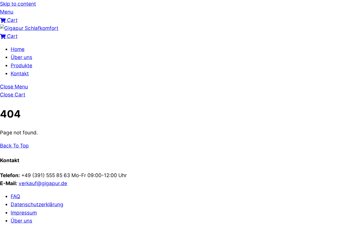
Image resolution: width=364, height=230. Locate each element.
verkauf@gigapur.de (43, 183)
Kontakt (20, 74)
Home (18, 49)
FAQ (15, 196)
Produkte (21, 66)
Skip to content (18, 4)
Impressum (24, 213)
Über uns (21, 57)
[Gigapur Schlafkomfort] (29, 28)
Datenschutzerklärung (37, 204)
